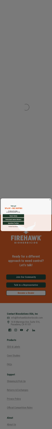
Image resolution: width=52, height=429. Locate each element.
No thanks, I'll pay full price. (13, 226)
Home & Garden (13, 215)
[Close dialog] (50, 199)
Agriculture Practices (13, 223)
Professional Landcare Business (13, 219)
